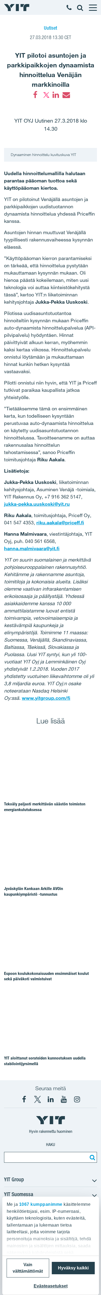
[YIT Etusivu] (16, 7)
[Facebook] (35, 95)
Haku (50, 1144)
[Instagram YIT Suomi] (77, 1099)
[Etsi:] (91, 1157)
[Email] (65, 95)
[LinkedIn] (55, 95)
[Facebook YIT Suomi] (24, 1099)
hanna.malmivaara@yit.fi (32, 548)
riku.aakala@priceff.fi (60, 522)
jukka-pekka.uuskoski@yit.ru (37, 504)
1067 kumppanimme (40, 1204)
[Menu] (92, 7)
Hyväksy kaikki (73, 1268)
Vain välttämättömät (28, 1267)
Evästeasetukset (51, 1286)
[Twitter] (45, 95)
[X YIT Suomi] (37, 1099)
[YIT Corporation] (50, 1099)
